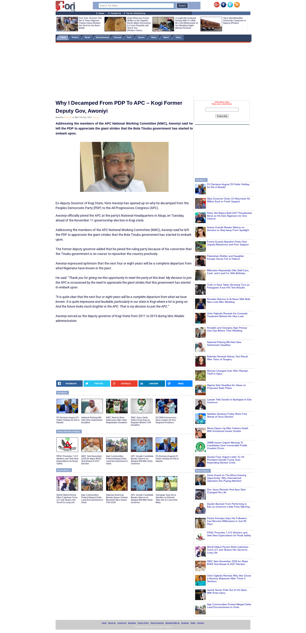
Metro (154, 37)
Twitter (193, 623)
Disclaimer (132, 623)
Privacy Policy (143, 623)
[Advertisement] (153, 69)
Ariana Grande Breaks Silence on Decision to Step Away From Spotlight (228, 229)
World (88, 37)
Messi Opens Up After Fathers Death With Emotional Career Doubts (227, 429)
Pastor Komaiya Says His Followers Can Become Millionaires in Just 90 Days (227, 521)
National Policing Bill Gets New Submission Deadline (224, 343)
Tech (129, 37)
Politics (75, 37)
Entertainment (102, 37)
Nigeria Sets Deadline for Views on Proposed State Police (226, 386)
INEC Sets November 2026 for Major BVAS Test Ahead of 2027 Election (227, 563)
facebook (185, 623)
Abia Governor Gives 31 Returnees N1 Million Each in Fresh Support (228, 200)
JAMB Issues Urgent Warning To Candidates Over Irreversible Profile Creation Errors (227, 445)
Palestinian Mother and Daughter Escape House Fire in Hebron (225, 257)
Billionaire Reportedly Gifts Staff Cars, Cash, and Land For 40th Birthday (228, 272)
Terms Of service (157, 623)
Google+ (200, 623)
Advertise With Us (172, 623)
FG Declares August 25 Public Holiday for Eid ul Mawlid (68, 420)
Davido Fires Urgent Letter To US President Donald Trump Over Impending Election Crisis (225, 459)
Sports (141, 37)
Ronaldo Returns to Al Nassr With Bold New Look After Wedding (228, 300)
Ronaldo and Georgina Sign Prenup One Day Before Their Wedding (227, 329)
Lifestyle (117, 37)
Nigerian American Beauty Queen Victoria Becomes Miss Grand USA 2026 (117, 499)
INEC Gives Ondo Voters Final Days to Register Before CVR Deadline (141, 421)
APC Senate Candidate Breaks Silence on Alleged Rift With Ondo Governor (142, 460)
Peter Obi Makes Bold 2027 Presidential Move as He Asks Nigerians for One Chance (229, 216)
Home (101, 13)
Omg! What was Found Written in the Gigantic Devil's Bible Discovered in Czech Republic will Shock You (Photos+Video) (139, 24)
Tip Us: (135, 13)
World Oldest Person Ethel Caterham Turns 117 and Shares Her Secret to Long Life (227, 549)
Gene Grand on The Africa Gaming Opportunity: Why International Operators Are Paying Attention (226, 478)
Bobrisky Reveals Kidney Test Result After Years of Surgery (227, 358)
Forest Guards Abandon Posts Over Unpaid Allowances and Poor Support (228, 243)
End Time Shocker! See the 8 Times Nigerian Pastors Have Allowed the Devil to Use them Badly (90, 23)
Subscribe (222, 116)
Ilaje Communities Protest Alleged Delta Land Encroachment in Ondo (229, 606)
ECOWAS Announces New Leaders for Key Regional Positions (166, 420)
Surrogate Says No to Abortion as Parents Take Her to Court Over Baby (167, 499)
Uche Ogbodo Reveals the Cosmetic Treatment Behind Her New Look (227, 315)
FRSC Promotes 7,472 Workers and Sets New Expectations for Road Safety (229, 534)
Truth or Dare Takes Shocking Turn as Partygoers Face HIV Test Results (228, 286)
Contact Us (116, 13)
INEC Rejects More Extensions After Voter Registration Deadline (116, 420)
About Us (112, 623)
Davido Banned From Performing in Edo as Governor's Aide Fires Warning (228, 505)
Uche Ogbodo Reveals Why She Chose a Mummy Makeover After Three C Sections (229, 578)
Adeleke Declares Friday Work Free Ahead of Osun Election (227, 415)
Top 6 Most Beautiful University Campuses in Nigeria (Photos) (234, 20)
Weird (166, 37)
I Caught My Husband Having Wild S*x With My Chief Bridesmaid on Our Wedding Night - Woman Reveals (186, 23)
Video (179, 37)
